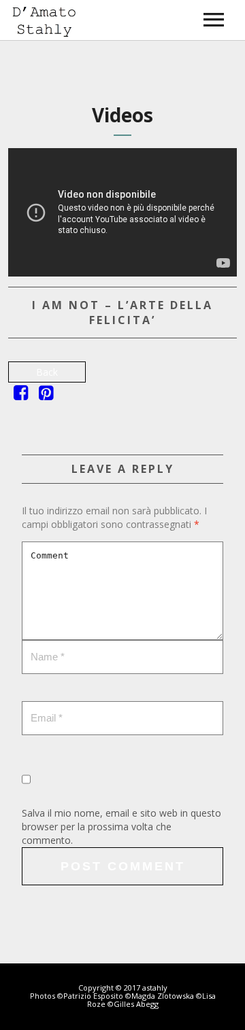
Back (47, 372)
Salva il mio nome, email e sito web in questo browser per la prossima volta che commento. (121, 826)
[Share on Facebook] (20, 395)
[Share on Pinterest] (46, 395)
